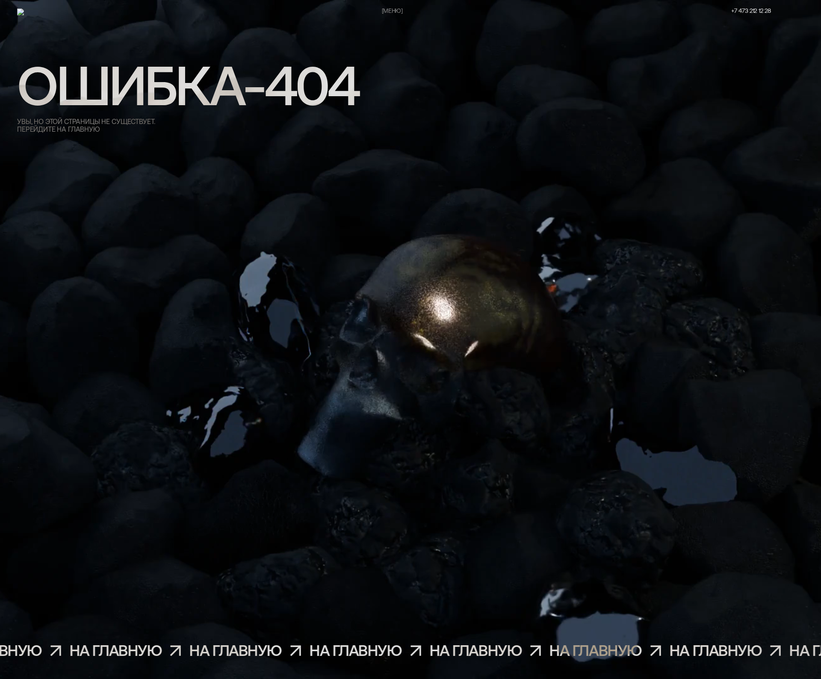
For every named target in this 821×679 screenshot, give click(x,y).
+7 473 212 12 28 (751, 12)
